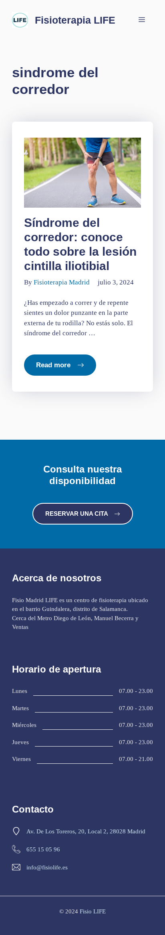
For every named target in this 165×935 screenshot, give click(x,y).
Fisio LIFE (93, 911)
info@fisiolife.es (47, 867)
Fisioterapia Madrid (62, 282)
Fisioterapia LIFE (75, 20)
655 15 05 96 (43, 849)
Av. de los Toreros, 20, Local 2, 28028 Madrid (85, 831)
